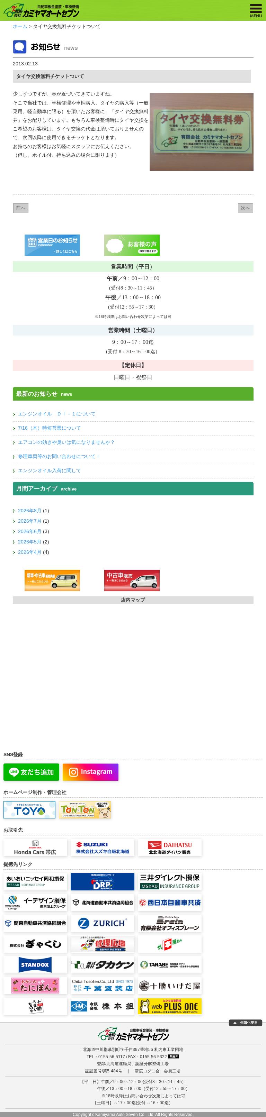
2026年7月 (30, 521)
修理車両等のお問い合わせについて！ (59, 456)
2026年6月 (30, 531)
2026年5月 (30, 541)
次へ (245, 208)
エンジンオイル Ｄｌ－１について (57, 413)
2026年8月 (30, 510)
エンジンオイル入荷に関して (49, 470)
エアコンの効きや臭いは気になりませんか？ (66, 442)
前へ (21, 208)
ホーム (20, 26)
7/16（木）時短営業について (49, 428)
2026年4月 (30, 552)
